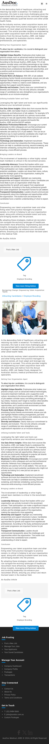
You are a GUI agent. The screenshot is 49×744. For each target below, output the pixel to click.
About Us (8, 692)
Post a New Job (12, 249)
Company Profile (11, 669)
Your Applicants (10, 649)
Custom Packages (11, 717)
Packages (8, 672)
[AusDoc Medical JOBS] (13, 3)
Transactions (9, 675)
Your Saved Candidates (13, 652)
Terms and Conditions (13, 698)
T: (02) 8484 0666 (11, 711)
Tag (24, 275)
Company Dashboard (12, 666)
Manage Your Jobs (11, 646)
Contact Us (8, 689)
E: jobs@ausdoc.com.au (14, 714)
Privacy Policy (10, 695)
